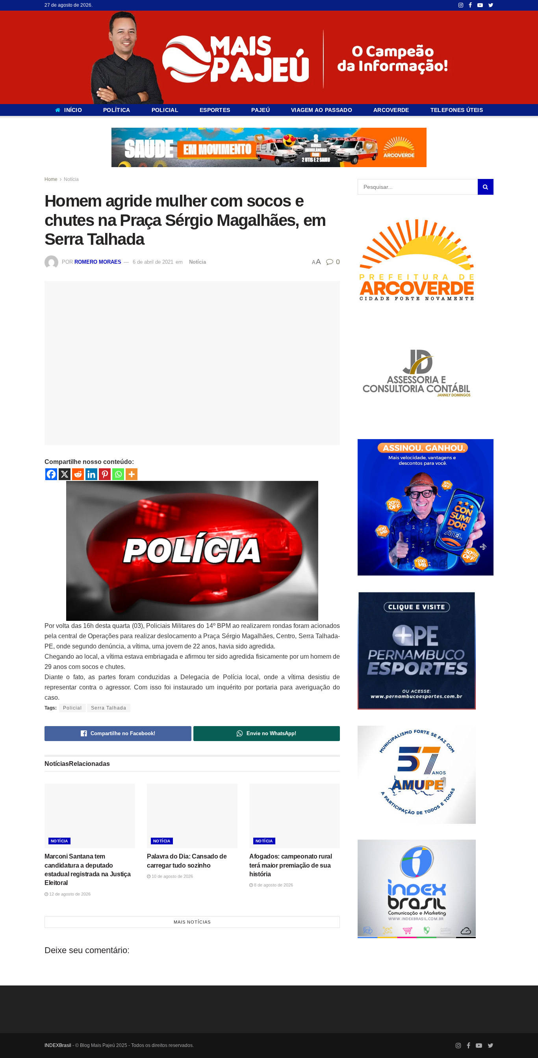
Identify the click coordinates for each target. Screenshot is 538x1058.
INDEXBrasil (58, 1045)
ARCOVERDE (391, 110)
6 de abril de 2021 (153, 262)
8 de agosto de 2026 (273, 885)
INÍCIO (73, 110)
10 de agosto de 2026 (171, 876)
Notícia (71, 179)
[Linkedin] (91, 474)
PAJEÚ (260, 110)
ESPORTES (215, 110)
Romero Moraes (97, 262)
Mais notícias (192, 922)
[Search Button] (485, 187)
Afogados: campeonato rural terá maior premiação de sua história (290, 865)
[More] (131, 474)
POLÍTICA (116, 110)
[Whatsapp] (118, 474)
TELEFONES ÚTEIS (456, 110)
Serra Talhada (108, 708)
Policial (72, 708)
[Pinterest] (105, 474)
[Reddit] (78, 474)
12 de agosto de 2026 (69, 893)
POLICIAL (165, 110)
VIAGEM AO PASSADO (321, 110)
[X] (64, 474)
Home (51, 179)
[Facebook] (51, 474)
